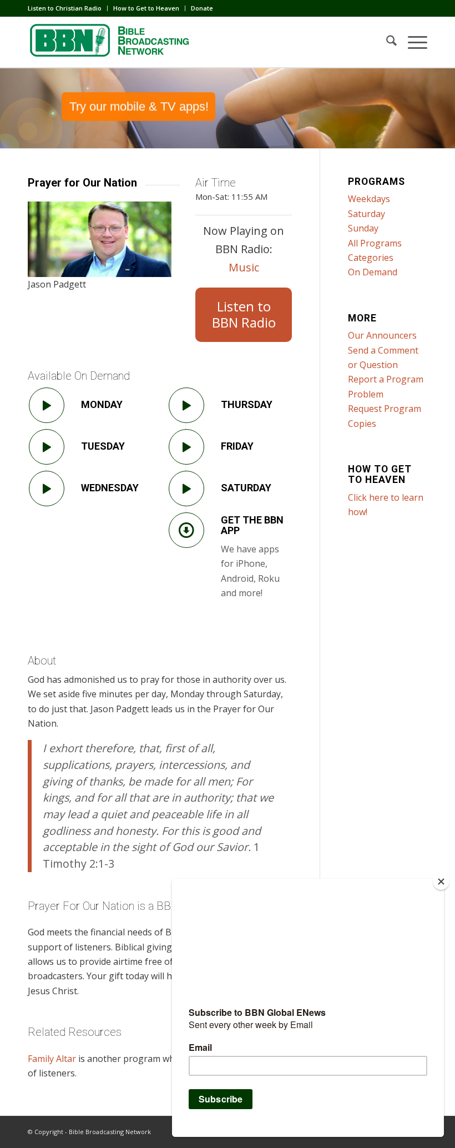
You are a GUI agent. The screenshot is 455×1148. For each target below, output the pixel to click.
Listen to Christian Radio (65, 8)
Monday (102, 404)
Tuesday (103, 446)
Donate (202, 8)
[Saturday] (186, 488)
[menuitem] (68, 8)
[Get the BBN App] (186, 530)
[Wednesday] (46, 488)
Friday (237, 446)
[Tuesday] (46, 447)
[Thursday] (186, 405)
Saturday (246, 488)
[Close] (441, 881)
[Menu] (412, 42)
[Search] (386, 42)
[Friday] (186, 447)
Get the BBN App (252, 525)
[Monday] (46, 405)
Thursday (246, 404)
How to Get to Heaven (146, 8)
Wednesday (110, 488)
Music (244, 267)
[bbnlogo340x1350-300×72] (111, 42)
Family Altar (52, 1059)
